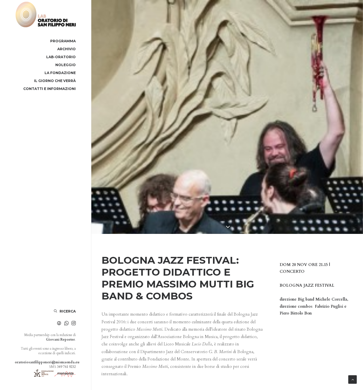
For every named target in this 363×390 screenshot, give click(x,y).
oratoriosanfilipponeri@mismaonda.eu (47, 362)
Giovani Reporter (60, 339)
